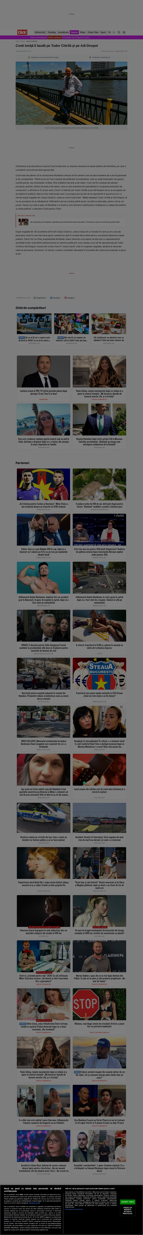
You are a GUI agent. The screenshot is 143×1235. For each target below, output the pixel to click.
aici (11, 1221)
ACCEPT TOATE (127, 1202)
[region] (71, 1210)
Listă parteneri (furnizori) (74, 1209)
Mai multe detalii (34, 1203)
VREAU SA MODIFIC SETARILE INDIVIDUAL (128, 1211)
